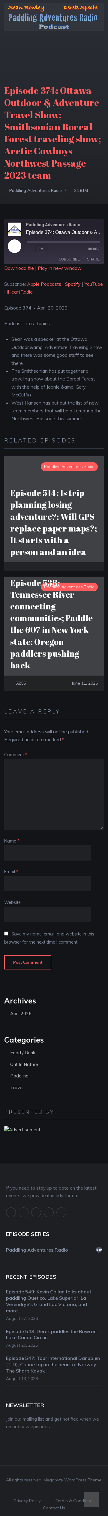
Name (12, 841)
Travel (16, 1087)
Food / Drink (22, 1052)
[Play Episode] (14, 246)
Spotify (73, 284)
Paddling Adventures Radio (35, 190)
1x (41, 249)
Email (11, 871)
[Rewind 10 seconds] (30, 249)
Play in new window (60, 268)
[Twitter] (23, 1212)
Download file (19, 268)
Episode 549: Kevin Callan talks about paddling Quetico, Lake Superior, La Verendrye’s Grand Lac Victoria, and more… (48, 1301)
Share (93, 259)
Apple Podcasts (44, 284)
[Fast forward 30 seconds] (52, 249)
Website (12, 902)
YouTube (94, 284)
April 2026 (21, 1013)
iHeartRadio (20, 292)
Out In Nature (24, 1064)
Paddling (19, 1076)
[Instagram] (36, 1212)
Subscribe (69, 259)
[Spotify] (49, 1212)
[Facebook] (11, 1212)
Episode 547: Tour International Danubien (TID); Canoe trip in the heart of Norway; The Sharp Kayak (53, 1364)
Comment (15, 754)
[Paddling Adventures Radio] (54, 21)
